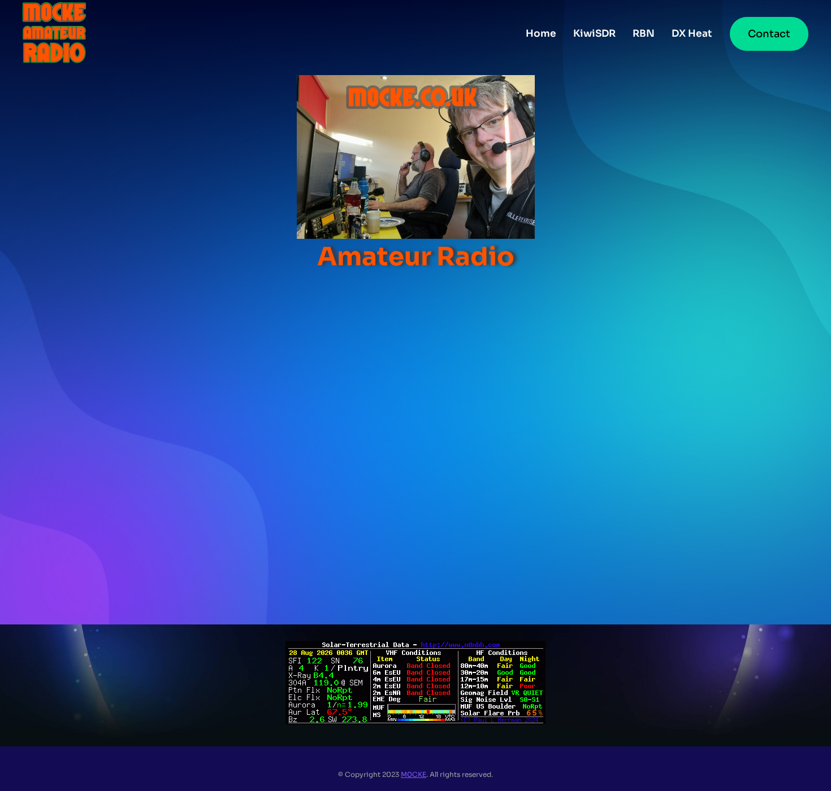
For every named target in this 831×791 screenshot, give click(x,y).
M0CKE (413, 774)
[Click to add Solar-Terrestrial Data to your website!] (415, 721)
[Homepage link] (54, 33)
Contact (769, 34)
